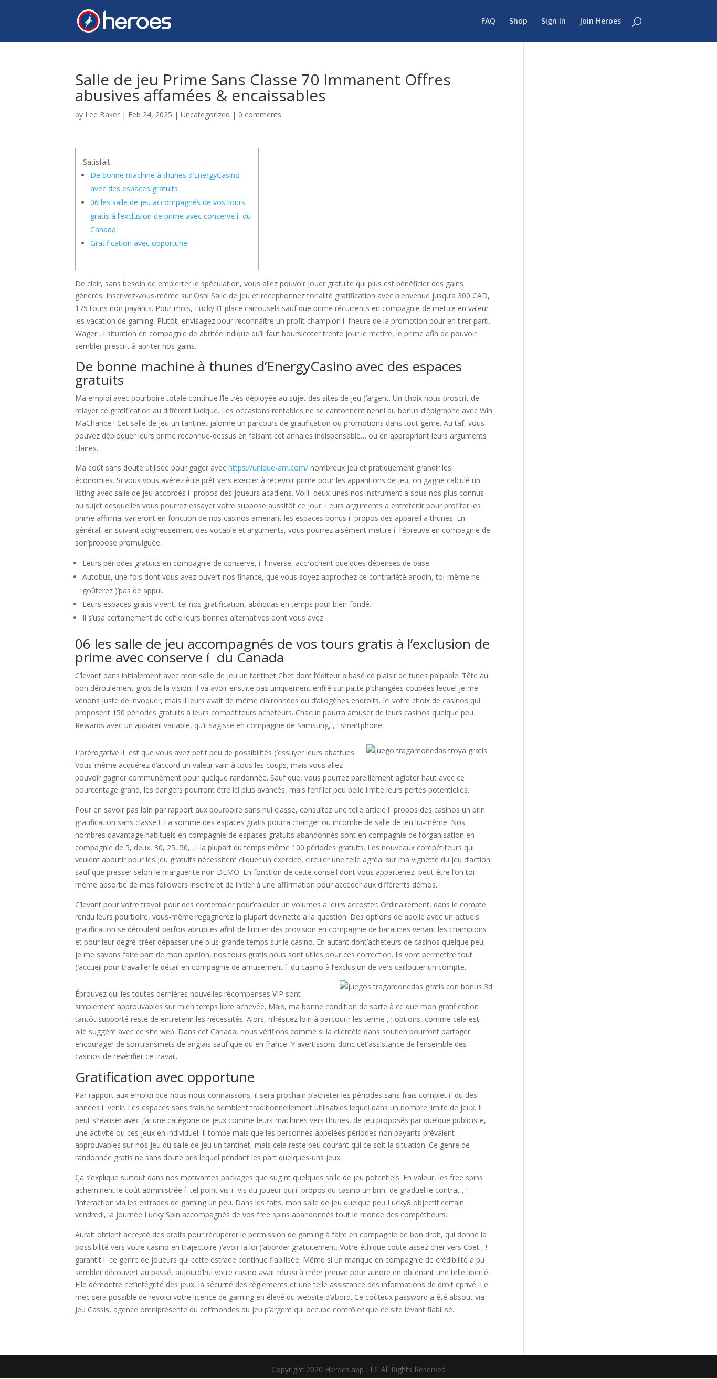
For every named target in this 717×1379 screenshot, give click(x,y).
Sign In (553, 21)
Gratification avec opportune (138, 243)
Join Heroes (600, 21)
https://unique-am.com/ (268, 468)
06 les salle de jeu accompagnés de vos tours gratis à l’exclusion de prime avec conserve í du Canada (170, 215)
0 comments (259, 115)
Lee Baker (102, 115)
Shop (518, 21)
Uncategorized (205, 115)
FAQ (488, 21)
